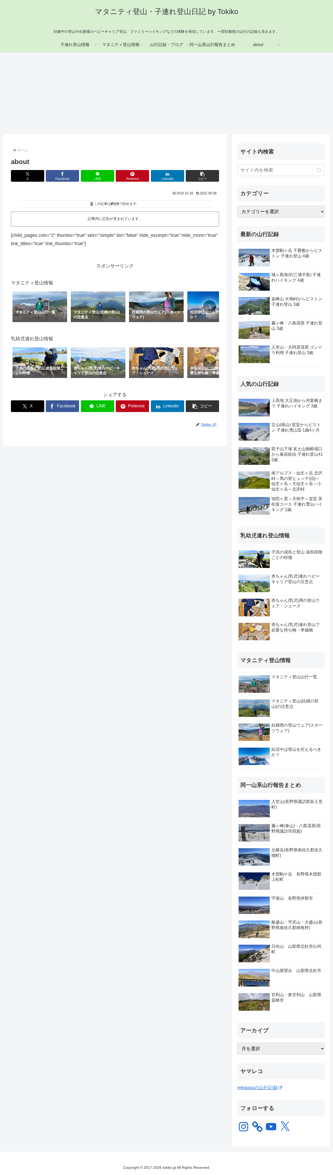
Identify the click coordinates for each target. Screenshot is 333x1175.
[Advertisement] (166, 95)
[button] (202, 176)
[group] (39, 307)
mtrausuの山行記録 (257, 1087)
